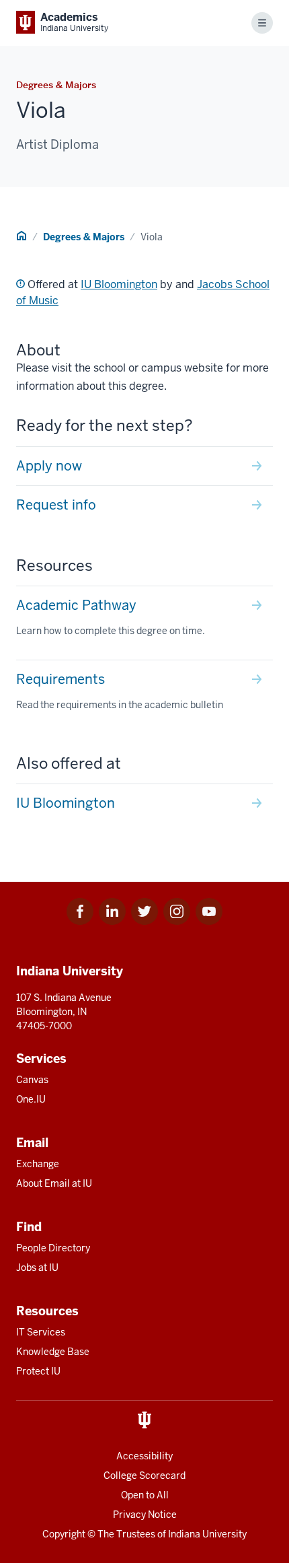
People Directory (53, 1248)
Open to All (145, 1495)
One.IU (31, 1099)
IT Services (40, 1332)
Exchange (37, 1164)
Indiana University (207, 1534)
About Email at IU (54, 1183)
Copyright (63, 1534)
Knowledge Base (52, 1352)
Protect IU (38, 1371)
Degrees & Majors (83, 237)
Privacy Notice (145, 1514)
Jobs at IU (37, 1267)
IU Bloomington (119, 284)
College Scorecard (144, 1475)
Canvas (32, 1080)
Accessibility (144, 1456)
